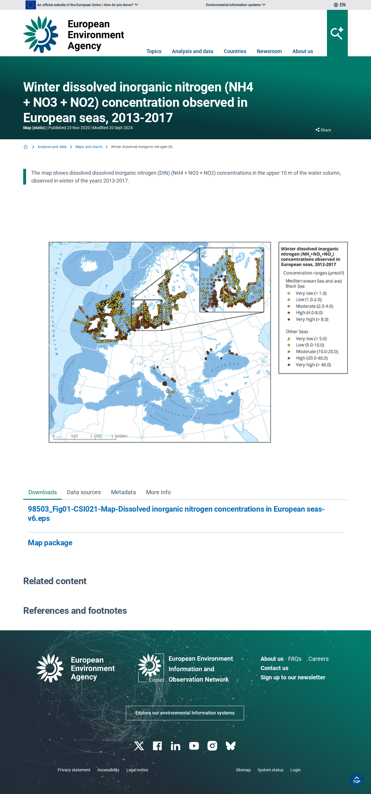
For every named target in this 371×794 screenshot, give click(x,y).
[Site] (75, 34)
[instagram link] (212, 746)
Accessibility (108, 770)
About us (302, 51)
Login (295, 770)
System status (270, 770)
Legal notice (137, 770)
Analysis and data (192, 51)
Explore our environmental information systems (184, 713)
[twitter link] (139, 746)
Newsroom (269, 51)
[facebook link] (158, 746)
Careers (318, 658)
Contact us (274, 668)
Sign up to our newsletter (293, 677)
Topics (153, 51)
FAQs (294, 658)
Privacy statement (74, 770)
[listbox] (81, 5)
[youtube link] (194, 746)
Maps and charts (88, 147)
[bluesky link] (231, 746)
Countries (235, 51)
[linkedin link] (176, 746)
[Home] (26, 147)
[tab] (42, 492)
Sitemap (243, 770)
